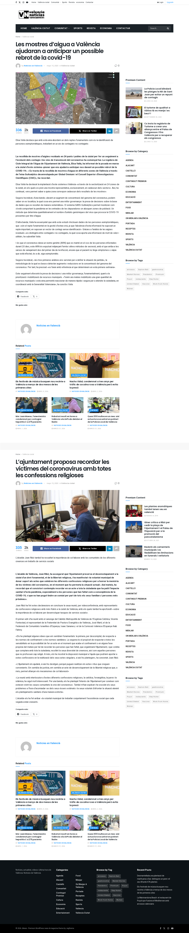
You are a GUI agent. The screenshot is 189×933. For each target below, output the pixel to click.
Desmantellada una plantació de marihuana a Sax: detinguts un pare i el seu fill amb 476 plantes (153, 878)
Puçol (129, 279)
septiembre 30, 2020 (153, 117)
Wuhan (130, 288)
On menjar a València (137, 218)
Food (128, 207)
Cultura (130, 186)
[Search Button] (168, 28)
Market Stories (133, 274)
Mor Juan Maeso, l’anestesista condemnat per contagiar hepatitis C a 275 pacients (31, 419)
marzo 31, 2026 (59, 428)
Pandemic (147, 274)
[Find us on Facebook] (16, 2)
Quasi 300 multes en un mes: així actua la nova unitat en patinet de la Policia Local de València (103, 419)
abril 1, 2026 (22, 428)
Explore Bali (143, 269)
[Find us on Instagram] (23, 2)
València (130, 244)
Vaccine (146, 284)
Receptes (130, 228)
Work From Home (160, 284)
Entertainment (134, 202)
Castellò (131, 170)
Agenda (129, 160)
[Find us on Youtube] (27, 2)
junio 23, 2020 (151, 101)
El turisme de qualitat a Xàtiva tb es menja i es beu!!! (157, 110)
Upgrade (170, 2)
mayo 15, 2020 (52, 65)
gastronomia (157, 269)
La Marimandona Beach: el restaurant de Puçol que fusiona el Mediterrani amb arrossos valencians (154, 900)
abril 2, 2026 (97, 391)
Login (161, 2)
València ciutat (43, 2)
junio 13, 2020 (151, 141)
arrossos (131, 269)
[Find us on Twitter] (20, 2)
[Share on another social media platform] (116, 131)
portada (94, 410)
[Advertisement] (123, 14)
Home (34, 2)
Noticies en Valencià (33, 65)
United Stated (133, 284)
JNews (24, 928)
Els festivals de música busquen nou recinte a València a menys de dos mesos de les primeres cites (40, 384)
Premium (160, 274)
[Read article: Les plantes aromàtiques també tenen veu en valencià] (134, 511)
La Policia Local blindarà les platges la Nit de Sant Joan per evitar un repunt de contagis (158, 93)
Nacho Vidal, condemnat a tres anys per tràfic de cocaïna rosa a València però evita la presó (94, 384)
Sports (64, 2)
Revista (72, 2)
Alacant (130, 165)
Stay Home (154, 279)
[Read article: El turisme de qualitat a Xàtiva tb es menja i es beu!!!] (134, 112)
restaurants (141, 279)
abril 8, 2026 (43, 391)
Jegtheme (70, 928)
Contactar (89, 2)
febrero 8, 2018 (152, 516)
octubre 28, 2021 (152, 540)
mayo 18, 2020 (151, 559)
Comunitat (55, 2)
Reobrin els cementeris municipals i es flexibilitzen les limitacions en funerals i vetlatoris (158, 551)
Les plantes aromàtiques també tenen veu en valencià (158, 509)
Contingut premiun (136, 181)
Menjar (130, 213)
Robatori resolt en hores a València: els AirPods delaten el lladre (67, 419)
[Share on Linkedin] (110, 131)
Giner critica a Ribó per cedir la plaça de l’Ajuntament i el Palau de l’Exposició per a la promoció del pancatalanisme (158, 529)
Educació (130, 197)
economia (80, 2)
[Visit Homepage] (31, 14)
